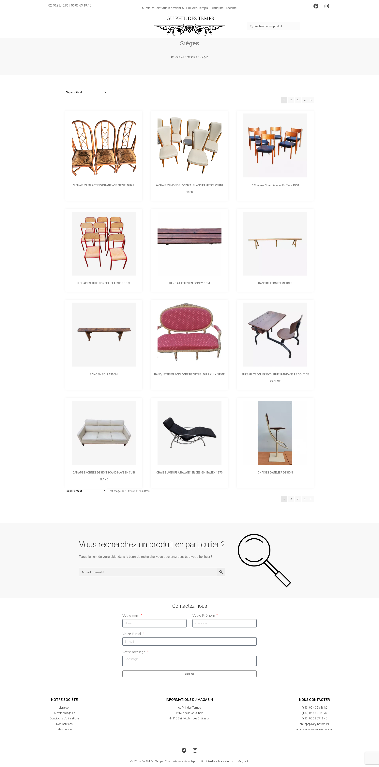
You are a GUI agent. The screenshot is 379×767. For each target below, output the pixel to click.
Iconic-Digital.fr (240, 761)
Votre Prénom (204, 615)
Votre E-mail (132, 634)
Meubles (192, 57)
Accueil (179, 57)
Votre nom (131, 615)
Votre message (134, 652)
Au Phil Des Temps (152, 761)
